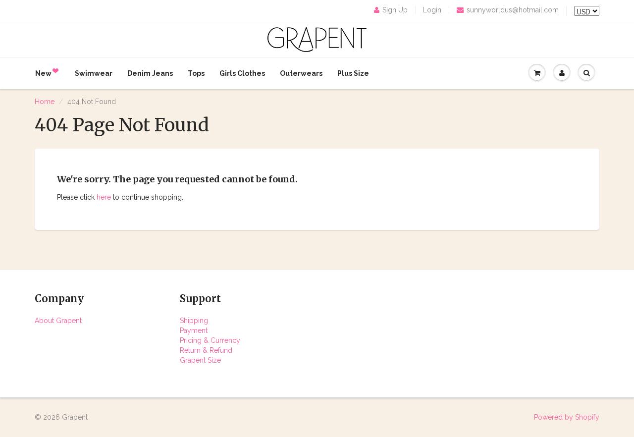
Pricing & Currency (210, 340)
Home (44, 102)
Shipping (194, 321)
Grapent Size (200, 360)
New (43, 73)
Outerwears (301, 73)
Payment (194, 330)
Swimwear (93, 73)
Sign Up (395, 10)
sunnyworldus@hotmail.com (513, 10)
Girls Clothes (242, 73)
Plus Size (353, 73)
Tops (196, 73)
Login (432, 10)
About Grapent (58, 321)
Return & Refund (206, 350)
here (104, 197)
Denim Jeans (150, 73)
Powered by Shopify (566, 417)
